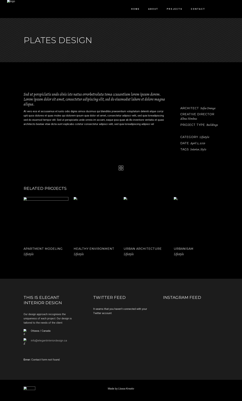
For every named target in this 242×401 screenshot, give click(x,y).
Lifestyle (204, 137)
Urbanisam (183, 248)
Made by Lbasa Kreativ (121, 388)
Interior (194, 149)
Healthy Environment (94, 248)
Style (203, 149)
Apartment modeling (43, 248)
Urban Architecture (143, 248)
